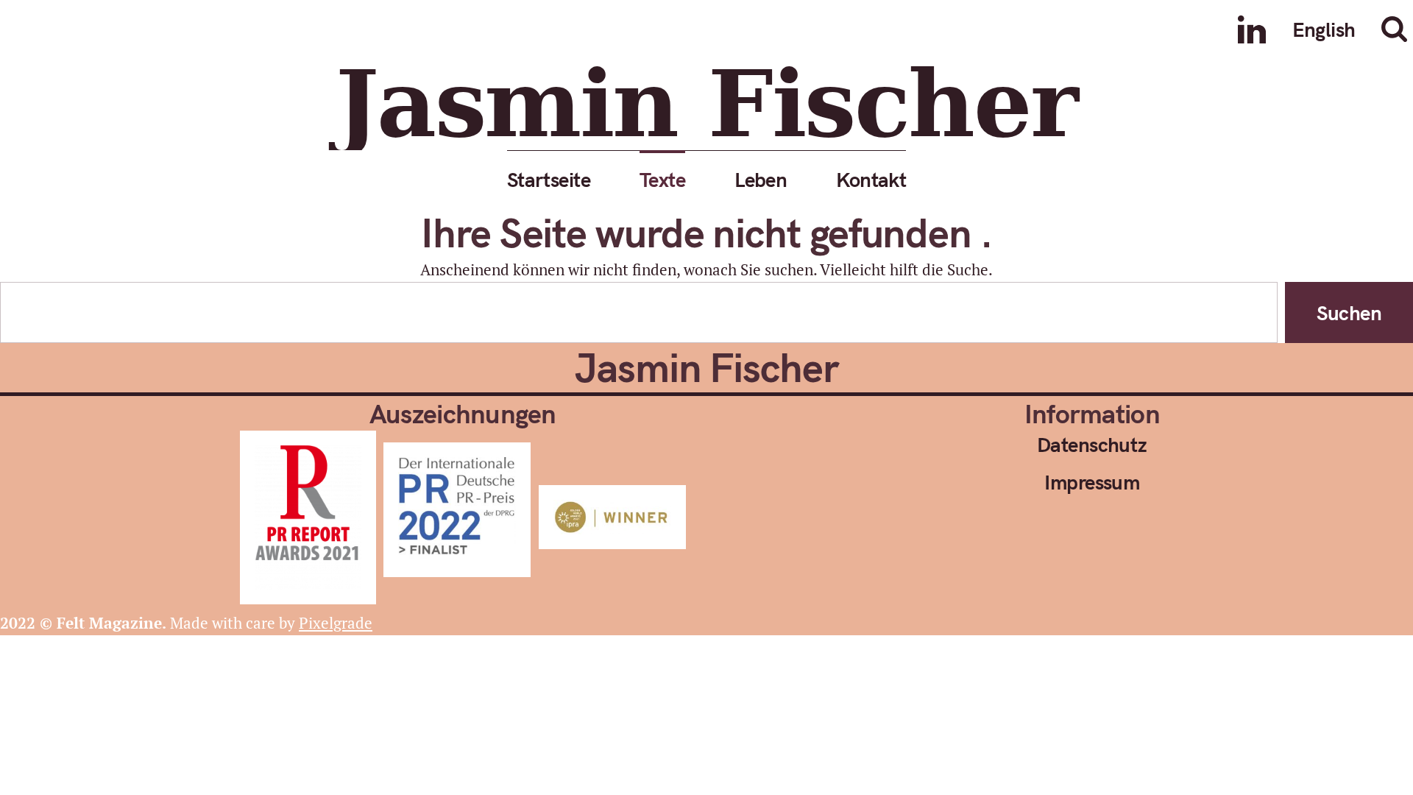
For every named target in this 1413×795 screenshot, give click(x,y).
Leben (760, 179)
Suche (1397, 29)
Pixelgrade (335, 622)
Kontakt (871, 179)
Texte (662, 179)
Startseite (548, 179)
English (1324, 29)
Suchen (1349, 312)
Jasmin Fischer (706, 104)
